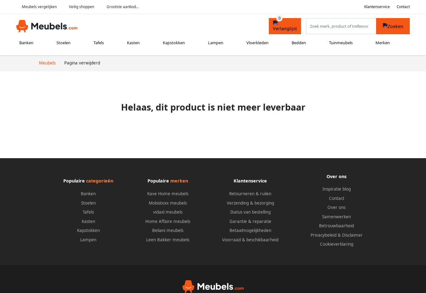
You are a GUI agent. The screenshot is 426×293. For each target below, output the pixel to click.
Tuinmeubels (341, 42)
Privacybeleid (323, 235)
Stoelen (63, 42)
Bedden (299, 42)
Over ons (336, 207)
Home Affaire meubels (167, 221)
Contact (403, 6)
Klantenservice (377, 6)
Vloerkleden (257, 42)
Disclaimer (352, 235)
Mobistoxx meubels (168, 203)
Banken (26, 42)
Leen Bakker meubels (167, 240)
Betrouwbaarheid (336, 226)
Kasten (133, 42)
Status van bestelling (250, 212)
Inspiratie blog (336, 189)
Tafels (99, 42)
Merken (382, 42)
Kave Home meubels (167, 193)
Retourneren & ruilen (250, 193)
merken (179, 181)
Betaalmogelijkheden (250, 230)
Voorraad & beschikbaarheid (250, 240)
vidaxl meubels (167, 212)
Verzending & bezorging (250, 203)
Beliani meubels (167, 230)
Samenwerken (336, 217)
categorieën (99, 181)
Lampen (215, 42)
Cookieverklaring (336, 244)
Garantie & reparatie (250, 221)
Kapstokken (174, 42)
